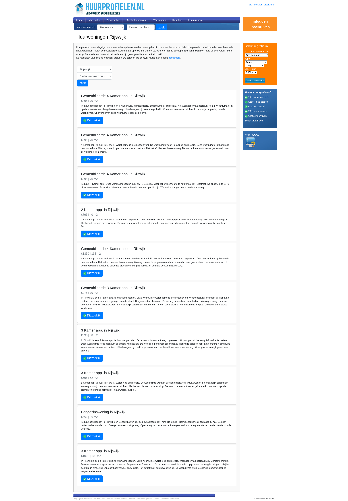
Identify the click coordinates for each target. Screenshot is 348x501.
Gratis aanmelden (255, 80)
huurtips (110, 499)
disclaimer (269, 4)
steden (117, 499)
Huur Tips (177, 20)
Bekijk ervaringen (254, 120)
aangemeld (174, 57)
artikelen (132, 499)
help (250, 4)
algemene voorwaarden (170, 499)
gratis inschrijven (85, 499)
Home (79, 20)
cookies (157, 499)
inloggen (260, 21)
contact (258, 4)
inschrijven (260, 27)
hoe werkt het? (99, 499)
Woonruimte (159, 20)
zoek (161, 27)
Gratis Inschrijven (136, 20)
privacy (149, 499)
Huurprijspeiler (195, 20)
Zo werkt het (113, 20)
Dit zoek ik (93, 120)
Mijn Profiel (94, 20)
